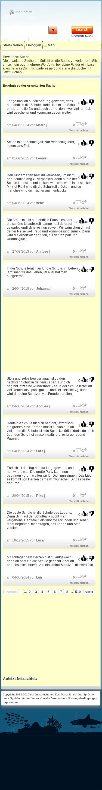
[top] (83, 102)
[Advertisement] (50, 334)
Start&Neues (13, 45)
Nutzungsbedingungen (82, 698)
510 (78, 592)
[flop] (91, 102)
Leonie (41, 158)
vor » (89, 592)
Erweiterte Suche (16, 57)
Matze (40, 125)
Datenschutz (59, 698)
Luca (40, 540)
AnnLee (42, 251)
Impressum (10, 702)
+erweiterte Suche (82, 36)
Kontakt (45, 698)
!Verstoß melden (79, 130)
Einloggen (33, 45)
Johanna (43, 288)
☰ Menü (50, 45)
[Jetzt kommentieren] (78, 124)
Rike (39, 496)
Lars (39, 451)
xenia (40, 203)
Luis (39, 577)
